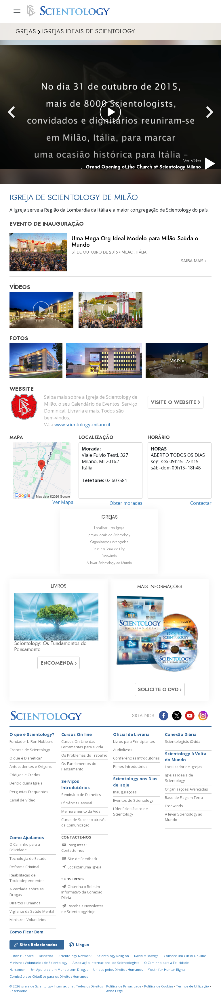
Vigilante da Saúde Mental (31, 911)
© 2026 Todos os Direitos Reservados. (56, 988)
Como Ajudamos (26, 837)
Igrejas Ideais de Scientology (109, 535)
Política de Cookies (158, 986)
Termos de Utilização (192, 986)
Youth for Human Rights (166, 969)
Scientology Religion (113, 956)
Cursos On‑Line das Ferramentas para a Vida (82, 744)
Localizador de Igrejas (183, 766)
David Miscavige (146, 956)
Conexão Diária (181, 734)
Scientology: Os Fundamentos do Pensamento (50, 646)
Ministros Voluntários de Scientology (38, 962)
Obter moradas (126, 503)
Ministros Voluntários (27, 919)
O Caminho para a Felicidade (24, 847)
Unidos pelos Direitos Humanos (118, 969)
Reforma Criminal (24, 866)
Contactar (201, 503)
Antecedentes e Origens (30, 766)
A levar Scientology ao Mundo (109, 562)
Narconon (17, 969)
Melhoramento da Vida (80, 811)
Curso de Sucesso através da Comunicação (83, 822)
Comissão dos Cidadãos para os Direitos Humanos (48, 976)
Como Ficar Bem (26, 932)
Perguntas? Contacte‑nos (74, 847)
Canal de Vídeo (22, 800)
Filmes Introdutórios (130, 766)
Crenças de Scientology (29, 749)
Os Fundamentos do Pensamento (78, 766)
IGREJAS (109, 517)
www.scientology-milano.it (82, 424)
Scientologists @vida (182, 741)
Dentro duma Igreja (26, 783)
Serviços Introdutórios (75, 784)
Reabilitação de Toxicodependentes (27, 877)
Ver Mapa (62, 502)
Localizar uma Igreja (109, 527)
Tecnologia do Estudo (28, 858)
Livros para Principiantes (134, 741)
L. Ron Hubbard (21, 956)
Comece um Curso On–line (185, 956)
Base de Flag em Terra (184, 797)
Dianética (46, 956)
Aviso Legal (114, 991)
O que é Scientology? (31, 734)
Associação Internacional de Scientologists (106, 962)
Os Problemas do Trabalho (84, 755)
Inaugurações (125, 792)
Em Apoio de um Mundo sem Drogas (59, 969)
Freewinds (109, 556)
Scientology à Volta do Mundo (185, 757)
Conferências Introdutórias (136, 758)
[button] (21, 112)
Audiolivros (122, 749)
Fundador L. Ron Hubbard (31, 741)
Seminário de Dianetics (81, 794)
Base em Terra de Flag (109, 549)
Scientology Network (75, 956)
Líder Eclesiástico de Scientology (130, 811)
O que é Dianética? (25, 758)
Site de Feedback (82, 858)
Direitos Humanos (25, 903)
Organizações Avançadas (109, 541)
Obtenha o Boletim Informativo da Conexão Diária (81, 892)
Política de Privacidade (123, 986)
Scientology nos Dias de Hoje (135, 782)
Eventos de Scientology (133, 800)
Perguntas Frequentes (28, 791)
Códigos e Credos (24, 774)
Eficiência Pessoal (76, 802)
